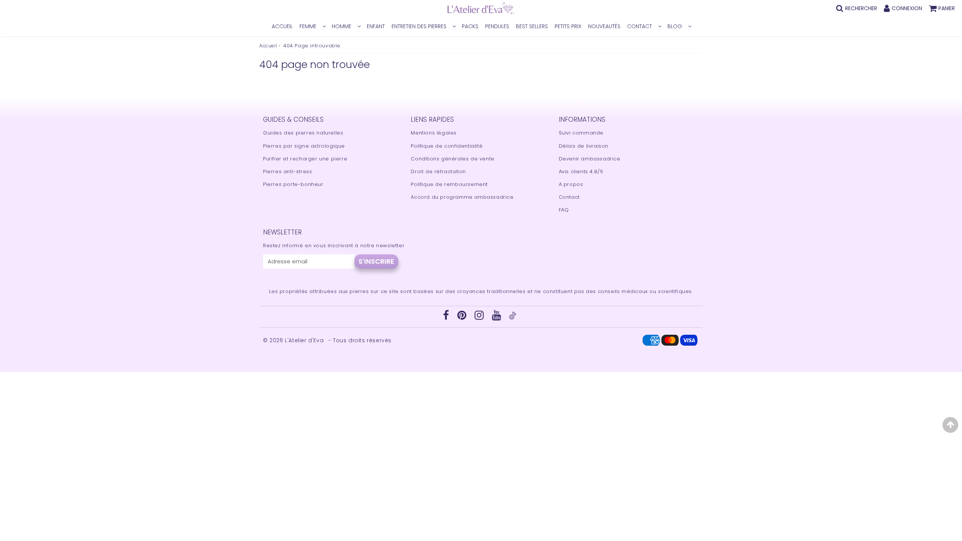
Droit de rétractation (438, 171)
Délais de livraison (583, 146)
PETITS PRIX (568, 26)
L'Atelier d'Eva (305, 340)
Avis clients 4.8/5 (581, 171)
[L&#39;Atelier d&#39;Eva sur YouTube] (497, 317)
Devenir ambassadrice (589, 158)
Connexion (907, 8)
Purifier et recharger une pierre (305, 158)
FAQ (564, 209)
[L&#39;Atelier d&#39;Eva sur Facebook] (447, 317)
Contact (569, 197)
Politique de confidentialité (447, 146)
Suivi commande (581, 132)
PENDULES (497, 26)
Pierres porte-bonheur (293, 184)
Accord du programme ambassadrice (462, 197)
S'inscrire (376, 261)
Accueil (268, 45)
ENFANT (376, 26)
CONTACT (639, 26)
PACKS (470, 26)
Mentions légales (434, 132)
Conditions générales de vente (452, 158)
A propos (571, 184)
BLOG (674, 26)
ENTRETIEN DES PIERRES (419, 26)
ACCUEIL (282, 26)
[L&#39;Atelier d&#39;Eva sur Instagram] (480, 317)
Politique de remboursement (449, 184)
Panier (946, 8)
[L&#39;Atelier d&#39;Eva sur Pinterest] (462, 317)
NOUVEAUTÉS (604, 26)
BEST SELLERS (532, 26)
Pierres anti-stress (287, 171)
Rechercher (861, 8)
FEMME (307, 26)
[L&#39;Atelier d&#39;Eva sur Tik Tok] (512, 317)
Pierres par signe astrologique (304, 146)
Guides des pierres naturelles (303, 132)
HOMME (341, 26)
